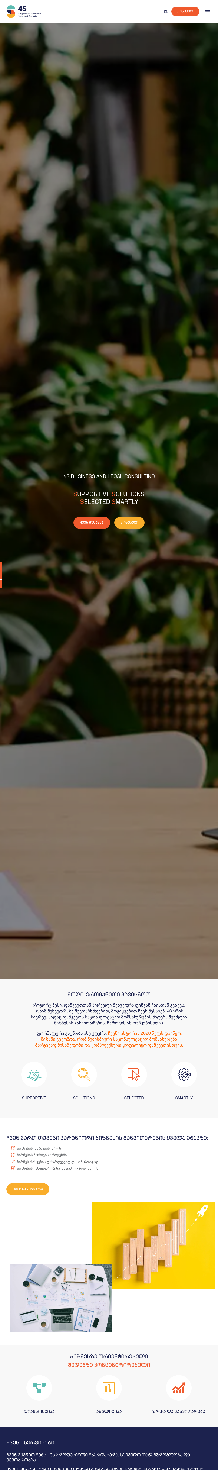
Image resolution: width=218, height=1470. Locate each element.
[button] (208, 11)
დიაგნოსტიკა (39, 1412)
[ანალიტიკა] (109, 1388)
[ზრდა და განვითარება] (179, 1388)
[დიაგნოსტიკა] (39, 1388)
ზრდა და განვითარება (178, 1412)
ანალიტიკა (109, 1412)
